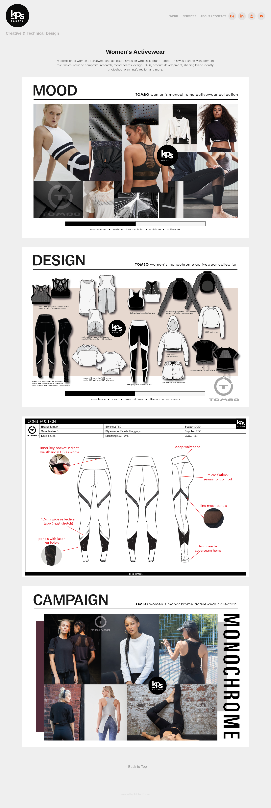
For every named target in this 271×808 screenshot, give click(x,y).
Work (173, 16)
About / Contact (213, 16)
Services (189, 16)
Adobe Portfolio (142, 794)
